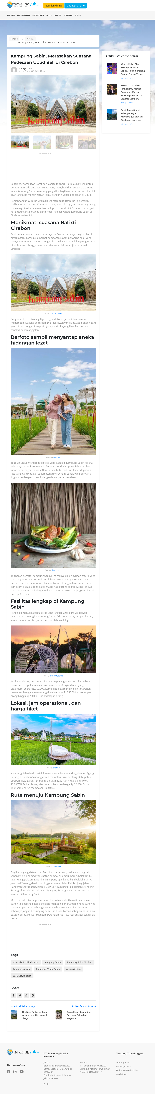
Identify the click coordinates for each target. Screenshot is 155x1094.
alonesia (56, 457)
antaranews (57, 313)
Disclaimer (121, 1074)
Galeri (49, 15)
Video (78, 15)
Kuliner (11, 15)
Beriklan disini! (53, 5)
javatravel (57, 767)
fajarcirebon (57, 570)
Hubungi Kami (123, 1066)
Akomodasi (38, 15)
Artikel (58, 15)
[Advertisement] (66, 168)
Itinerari (68, 15)
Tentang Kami (123, 1062)
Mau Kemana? (74, 5)
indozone (57, 866)
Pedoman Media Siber (127, 1070)
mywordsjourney (57, 675)
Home (14, 39)
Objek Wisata (23, 15)
